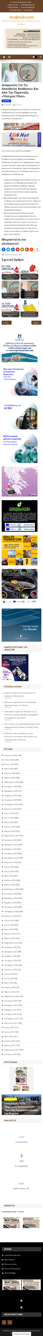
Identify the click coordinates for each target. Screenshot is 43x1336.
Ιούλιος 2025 (9, 813)
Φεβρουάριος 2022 (11, 996)
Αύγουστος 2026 (10, 755)
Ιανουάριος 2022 (10, 1001)
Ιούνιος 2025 (9, 818)
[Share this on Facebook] (3, 249)
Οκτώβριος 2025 (10, 800)
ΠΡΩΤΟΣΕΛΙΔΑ (13, 7)
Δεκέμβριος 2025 (11, 791)
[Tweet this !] (8, 249)
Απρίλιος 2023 (10, 934)
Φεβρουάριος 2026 (11, 782)
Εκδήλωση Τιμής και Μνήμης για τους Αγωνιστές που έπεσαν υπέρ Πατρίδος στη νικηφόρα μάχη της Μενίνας (20, 737)
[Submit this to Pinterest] (17, 249)
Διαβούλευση (21, 17)
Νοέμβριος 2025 (10, 796)
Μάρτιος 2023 (9, 938)
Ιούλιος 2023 (9, 921)
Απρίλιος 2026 (10, 773)
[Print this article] (22, 249)
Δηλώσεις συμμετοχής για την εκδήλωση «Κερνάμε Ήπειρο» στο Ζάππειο (20, 703)
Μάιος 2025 (8, 822)
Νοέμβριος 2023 (10, 903)
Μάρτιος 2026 (9, 778)
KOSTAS (18, 105)
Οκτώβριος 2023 (10, 907)
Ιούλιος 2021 (9, 1028)
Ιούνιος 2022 (9, 978)
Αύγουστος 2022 (10, 970)
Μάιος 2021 (8, 1037)
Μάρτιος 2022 (9, 992)
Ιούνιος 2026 (9, 764)
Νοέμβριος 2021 (10, 1010)
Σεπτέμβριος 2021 (11, 1019)
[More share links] (31, 249)
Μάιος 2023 (8, 929)
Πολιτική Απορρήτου (28, 7)
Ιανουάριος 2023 (10, 947)
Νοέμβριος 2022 (10, 956)
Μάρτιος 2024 (9, 885)
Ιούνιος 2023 (9, 925)
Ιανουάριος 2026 (10, 787)
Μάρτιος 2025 (9, 831)
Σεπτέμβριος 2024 (11, 858)
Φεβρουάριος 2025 (11, 836)
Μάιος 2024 (8, 876)
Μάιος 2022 (8, 983)
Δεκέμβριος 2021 (11, 1005)
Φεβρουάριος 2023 (11, 943)
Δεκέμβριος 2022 (11, 952)
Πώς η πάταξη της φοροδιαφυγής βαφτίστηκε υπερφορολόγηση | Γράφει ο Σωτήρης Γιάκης (22, 725)
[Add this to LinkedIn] (13, 249)
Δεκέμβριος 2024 (11, 845)
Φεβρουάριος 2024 (11, 889)
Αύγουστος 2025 (10, 809)
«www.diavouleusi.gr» (28, 5)
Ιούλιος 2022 (9, 974)
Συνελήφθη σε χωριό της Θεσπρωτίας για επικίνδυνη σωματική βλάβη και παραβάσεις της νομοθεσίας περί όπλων (21, 715)
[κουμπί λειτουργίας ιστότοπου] (34, 57)
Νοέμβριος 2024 (10, 849)
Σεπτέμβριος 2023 (11, 912)
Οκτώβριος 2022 (10, 961)
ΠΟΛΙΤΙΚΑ (6, 101)
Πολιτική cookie (15, 10)
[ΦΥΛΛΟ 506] (26, 1088)
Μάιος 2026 (8, 769)
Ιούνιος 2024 (9, 871)
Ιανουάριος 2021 (10, 1054)
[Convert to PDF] (27, 249)
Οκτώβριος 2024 (10, 854)
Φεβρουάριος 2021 (11, 1050)
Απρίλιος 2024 (10, 880)
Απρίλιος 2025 (10, 827)
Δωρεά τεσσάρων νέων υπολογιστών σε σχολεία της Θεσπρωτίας (19, 694)
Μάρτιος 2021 (9, 1045)
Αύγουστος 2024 (10, 862)
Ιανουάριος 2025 (10, 840)
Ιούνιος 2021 (9, 1032)
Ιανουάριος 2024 (10, 894)
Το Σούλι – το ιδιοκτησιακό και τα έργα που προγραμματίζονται (8, 323)
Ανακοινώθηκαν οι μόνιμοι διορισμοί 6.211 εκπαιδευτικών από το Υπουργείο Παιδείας (37, 323)
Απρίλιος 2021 (10, 1041)
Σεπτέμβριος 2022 (11, 965)
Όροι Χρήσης (28, 10)
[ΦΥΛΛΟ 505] (17, 1088)
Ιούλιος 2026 (9, 760)
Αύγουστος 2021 (10, 1023)
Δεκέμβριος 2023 (11, 898)
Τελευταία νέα (13, 5)
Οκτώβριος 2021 (10, 1014)
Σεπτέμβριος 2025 (11, 804)
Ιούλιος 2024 (9, 867)
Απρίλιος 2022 (10, 987)
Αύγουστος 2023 (10, 916)
